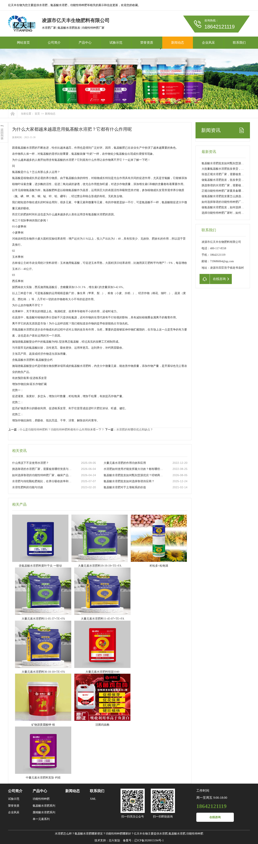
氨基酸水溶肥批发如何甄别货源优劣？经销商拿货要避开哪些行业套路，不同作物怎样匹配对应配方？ (134, 475)
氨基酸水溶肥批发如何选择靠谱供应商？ (129, 481)
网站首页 (23, 42)
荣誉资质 (146, 42)
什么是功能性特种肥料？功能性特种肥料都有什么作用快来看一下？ (62, 429)
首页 (37, 113)
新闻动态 (177, 42)
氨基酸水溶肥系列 (44, 805)
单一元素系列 (41, 819)
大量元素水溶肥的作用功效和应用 (125, 462)
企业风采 (208, 42)
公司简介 (54, 42)
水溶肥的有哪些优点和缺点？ (134, 429)
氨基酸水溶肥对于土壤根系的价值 (125, 487)
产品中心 (85, 42)
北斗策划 (114, 840)
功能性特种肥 (41, 798)
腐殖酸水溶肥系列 (44, 812)
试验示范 (115, 42)
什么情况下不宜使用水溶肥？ (30, 462)
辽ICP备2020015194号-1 (149, 840)
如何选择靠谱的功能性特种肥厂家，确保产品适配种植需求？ (42, 475)
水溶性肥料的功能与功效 (27, 487)
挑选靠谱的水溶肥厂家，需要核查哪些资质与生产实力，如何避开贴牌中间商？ (42, 468)
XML (93, 798)
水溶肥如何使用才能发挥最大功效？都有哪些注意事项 (134, 468)
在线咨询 (215, 817)
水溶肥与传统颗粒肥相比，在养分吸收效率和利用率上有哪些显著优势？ (42, 481)
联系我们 (239, 42)
